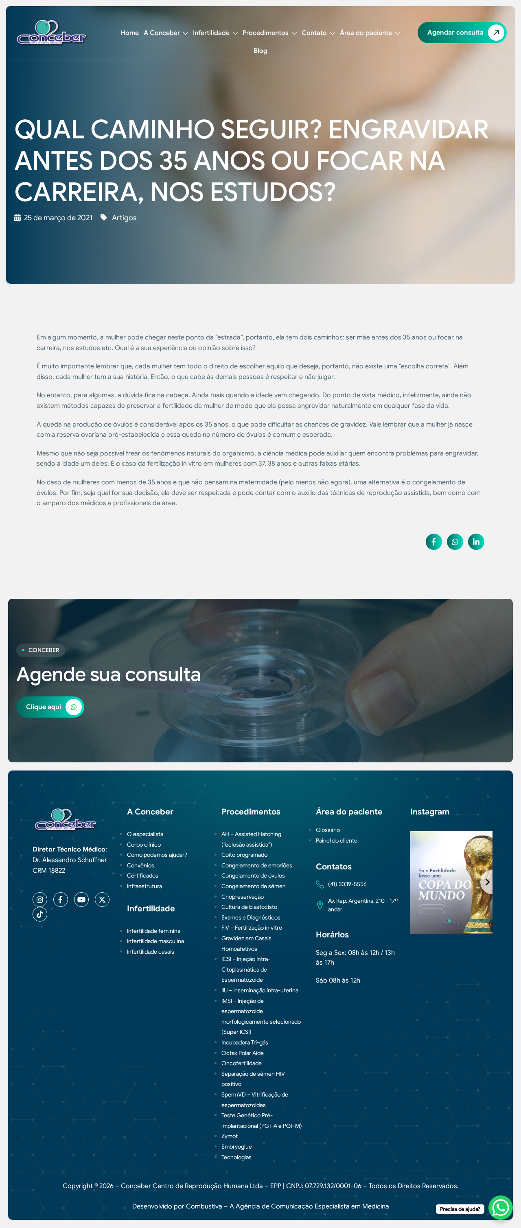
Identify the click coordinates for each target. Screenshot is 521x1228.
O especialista (145, 834)
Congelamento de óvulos (253, 875)
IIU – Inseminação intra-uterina (259, 990)
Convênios (140, 865)
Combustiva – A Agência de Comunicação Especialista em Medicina (287, 1206)
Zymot (229, 1136)
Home (130, 33)
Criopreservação (242, 896)
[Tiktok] (40, 914)
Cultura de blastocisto (249, 907)
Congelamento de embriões (256, 865)
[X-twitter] (102, 899)
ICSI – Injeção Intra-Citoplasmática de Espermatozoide (245, 969)
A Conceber (162, 33)
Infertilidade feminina (153, 931)
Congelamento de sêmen (253, 886)
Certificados (142, 875)
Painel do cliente (336, 840)
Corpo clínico (144, 844)
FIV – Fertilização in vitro (251, 927)
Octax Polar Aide (242, 1053)
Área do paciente (366, 33)
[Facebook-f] (60, 899)
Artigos (124, 217)
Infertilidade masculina (155, 941)
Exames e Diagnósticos (250, 917)
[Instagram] (40, 899)
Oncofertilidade (241, 1063)
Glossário (328, 830)
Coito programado (244, 854)
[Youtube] (81, 899)
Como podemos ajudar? (157, 854)
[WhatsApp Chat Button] (500, 1207)
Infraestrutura (144, 886)
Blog (260, 51)
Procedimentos (266, 33)
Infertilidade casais (150, 951)
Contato (314, 33)
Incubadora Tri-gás (244, 1042)
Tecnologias (236, 1157)
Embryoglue (236, 1146)
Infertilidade (211, 33)
